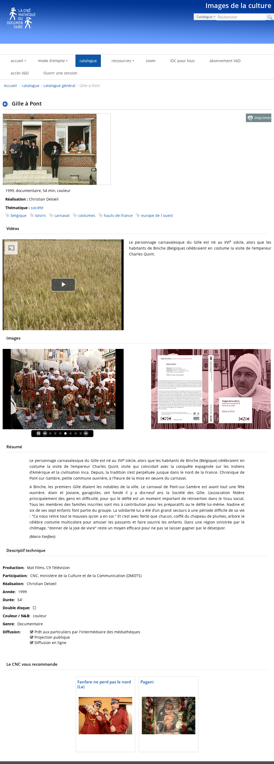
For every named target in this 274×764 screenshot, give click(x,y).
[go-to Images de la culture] (137, 20)
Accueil (10, 85)
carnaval (62, 215)
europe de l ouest (157, 215)
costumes (86, 215)
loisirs (40, 215)
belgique (18, 215)
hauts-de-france (118, 215)
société (37, 207)
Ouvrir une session (60, 73)
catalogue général (59, 85)
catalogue (30, 85)
